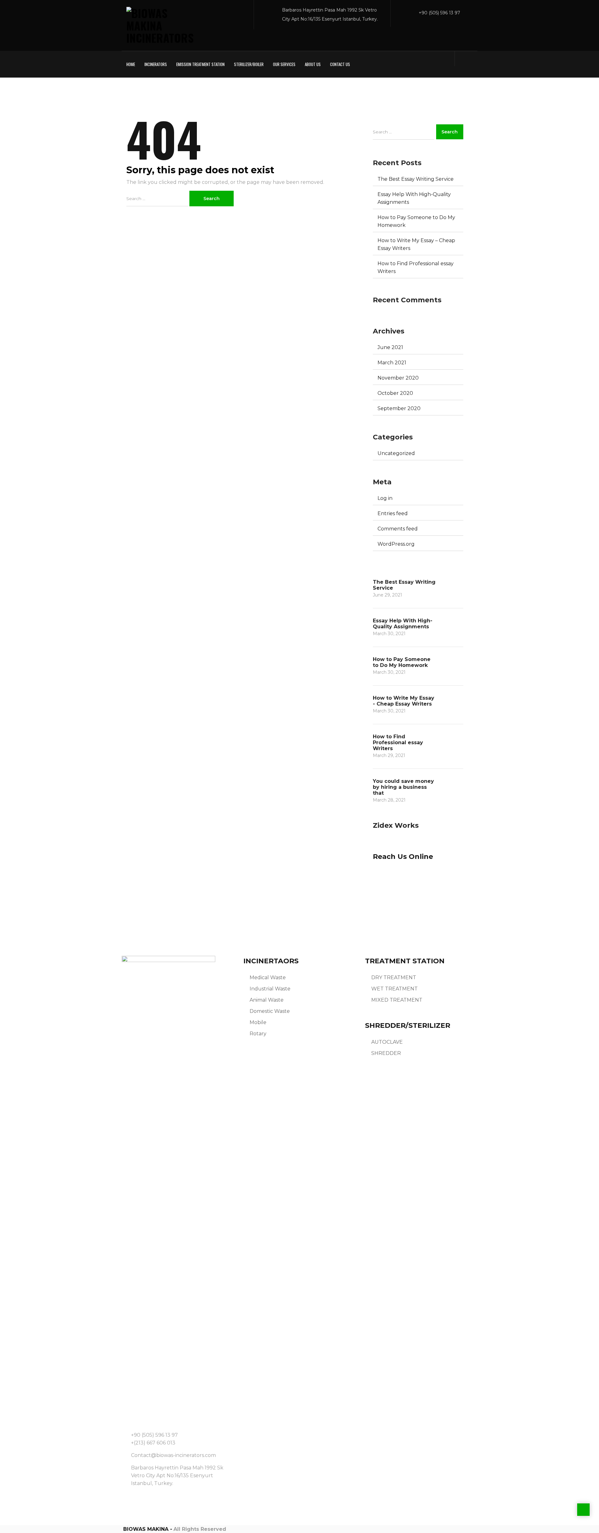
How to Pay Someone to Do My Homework (416, 221)
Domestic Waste (270, 1011)
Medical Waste (268, 977)
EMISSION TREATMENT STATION (200, 64)
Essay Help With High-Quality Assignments (414, 198)
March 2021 (391, 363)
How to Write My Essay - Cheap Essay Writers (403, 701)
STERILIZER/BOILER (249, 64)
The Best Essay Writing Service (415, 179)
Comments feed (397, 529)
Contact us (340, 64)
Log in (384, 498)
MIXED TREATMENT (396, 1000)
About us (313, 64)
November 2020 (398, 378)
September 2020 (399, 408)
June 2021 (390, 347)
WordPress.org (396, 544)
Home (130, 64)
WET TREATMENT (394, 989)
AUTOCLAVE (387, 1042)
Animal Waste (267, 1000)
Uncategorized (396, 453)
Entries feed (392, 513)
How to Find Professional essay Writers (415, 267)
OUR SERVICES (284, 64)
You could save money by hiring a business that (403, 787)
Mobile (258, 1022)
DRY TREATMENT (393, 977)
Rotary (258, 1034)
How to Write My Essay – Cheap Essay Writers (416, 244)
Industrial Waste (270, 989)
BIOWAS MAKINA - (147, 1529)
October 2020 (395, 393)
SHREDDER (386, 1053)
